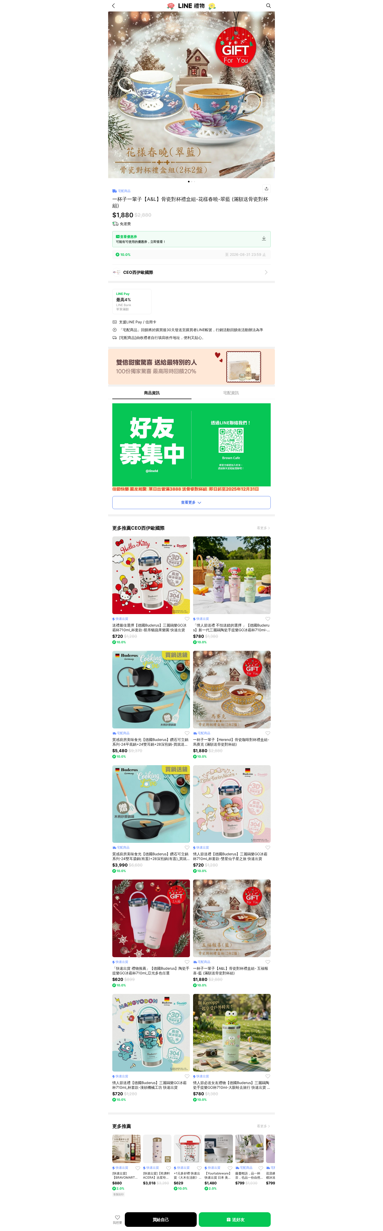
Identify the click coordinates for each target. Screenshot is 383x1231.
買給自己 (161, 1219)
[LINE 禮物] (191, 5)
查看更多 (188, 502)
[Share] (266, 188)
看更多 (262, 528)
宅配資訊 (231, 392)
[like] (187, 619)
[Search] (268, 6)
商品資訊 (152, 392)
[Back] (114, 6)
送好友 (238, 1219)
